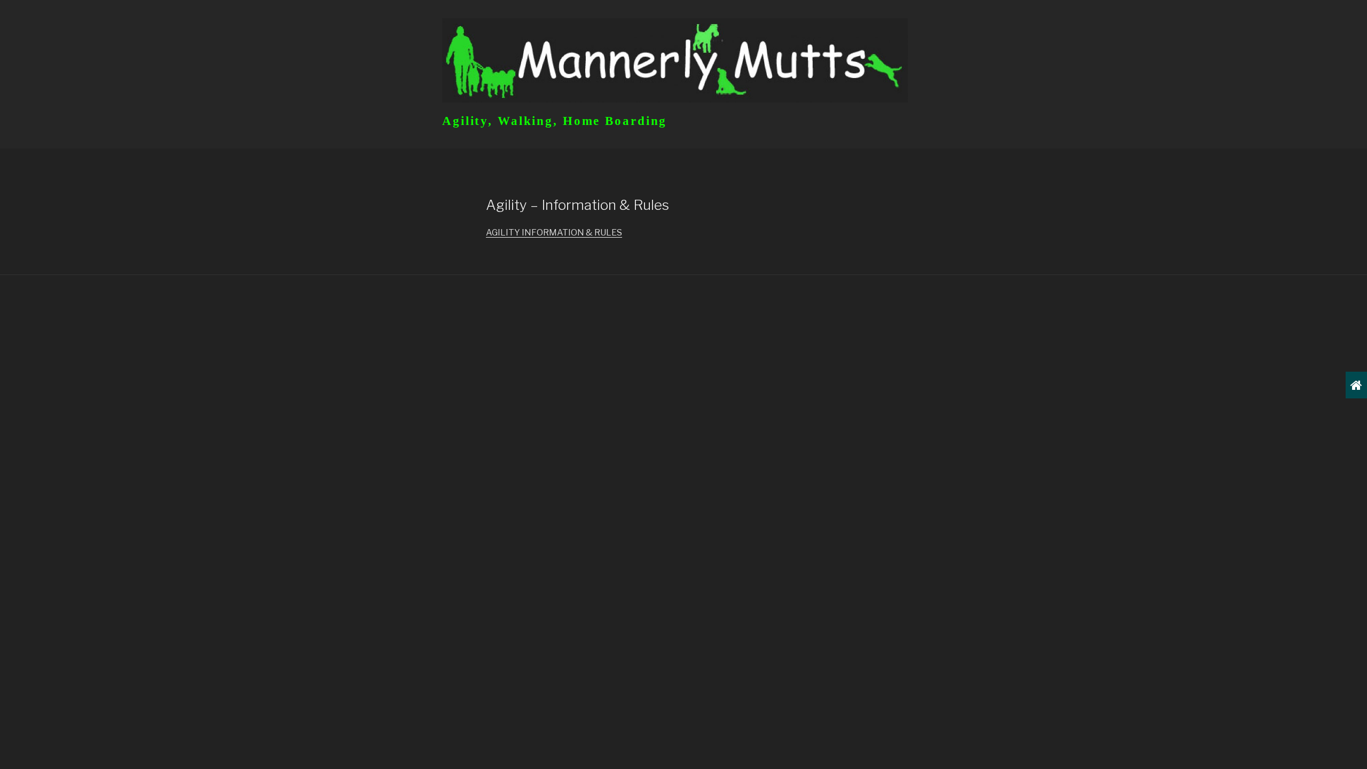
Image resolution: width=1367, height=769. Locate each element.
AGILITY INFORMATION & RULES (554, 232)
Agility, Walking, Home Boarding (554, 121)
